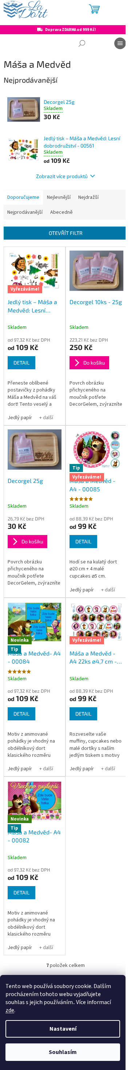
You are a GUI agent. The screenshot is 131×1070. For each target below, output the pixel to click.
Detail (21, 362)
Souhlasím (63, 1052)
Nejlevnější (59, 197)
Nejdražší (88, 197)
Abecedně (61, 212)
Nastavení (62, 1029)
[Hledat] (82, 43)
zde (9, 1010)
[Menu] (120, 43)
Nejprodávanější (25, 212)
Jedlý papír (20, 417)
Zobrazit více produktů (62, 176)
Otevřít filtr (66, 233)
